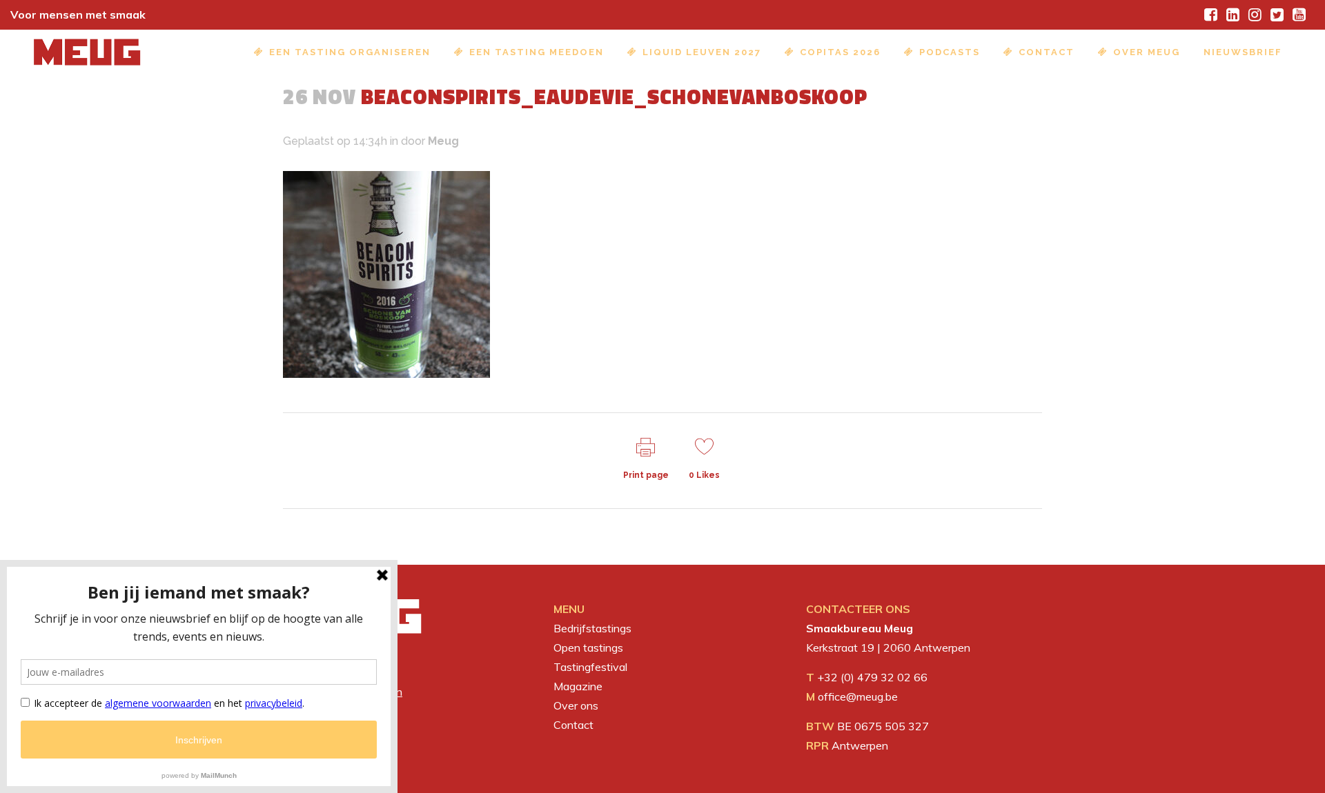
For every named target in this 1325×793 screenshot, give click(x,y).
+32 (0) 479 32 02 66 (872, 677)
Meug (443, 141)
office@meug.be (858, 696)
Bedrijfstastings (592, 628)
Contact (573, 725)
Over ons (575, 705)
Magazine (577, 686)
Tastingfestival (590, 667)
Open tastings (588, 647)
